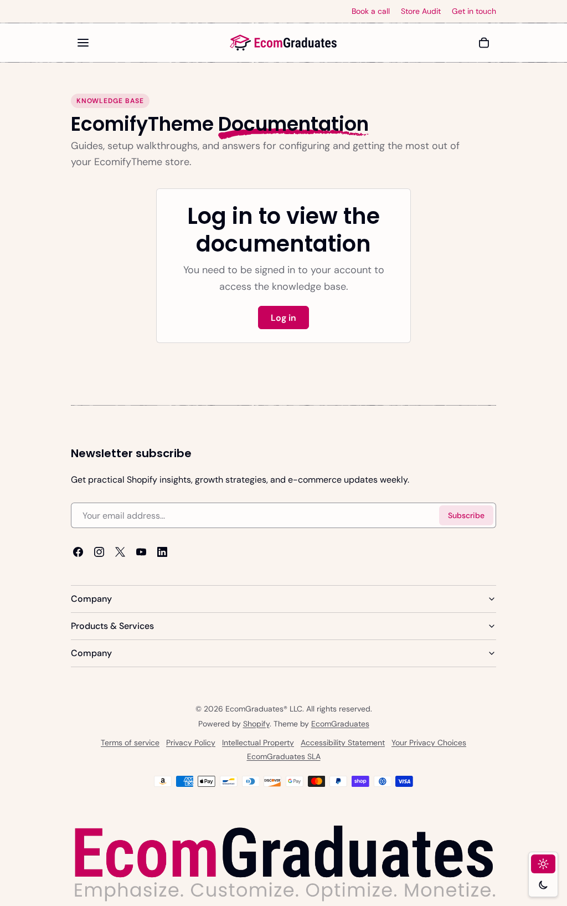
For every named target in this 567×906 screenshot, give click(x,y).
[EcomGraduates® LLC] (283, 43)
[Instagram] (99, 552)
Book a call (371, 11)
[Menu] (83, 42)
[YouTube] (141, 552)
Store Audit (421, 11)
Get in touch (474, 11)
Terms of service (130, 743)
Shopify (256, 724)
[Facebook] (78, 552)
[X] (120, 552)
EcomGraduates (340, 724)
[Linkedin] (162, 552)
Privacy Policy (190, 743)
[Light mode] (543, 863)
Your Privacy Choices (428, 743)
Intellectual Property (258, 743)
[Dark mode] (543, 885)
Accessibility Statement (343, 743)
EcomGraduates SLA (284, 756)
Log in (283, 318)
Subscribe (466, 515)
